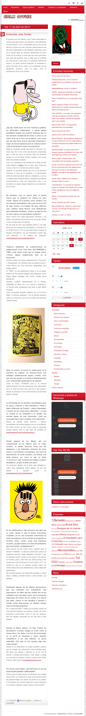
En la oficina (58, 343)
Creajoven (70, 535)
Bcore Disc (72, 524)
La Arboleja (59, 547)
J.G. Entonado (57, 544)
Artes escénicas (59, 314)
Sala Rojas (72, 554)
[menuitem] (5, 7)
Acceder (55, 578)
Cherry (62, 534)
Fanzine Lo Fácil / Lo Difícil (61, 215)
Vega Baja (68, 566)
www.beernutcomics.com (32, 660)
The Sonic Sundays (68, 558)
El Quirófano (57, 541)
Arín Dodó (61, 525)
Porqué (56, 384)
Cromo (53, 538)
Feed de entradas (58, 581)
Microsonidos (66, 550)
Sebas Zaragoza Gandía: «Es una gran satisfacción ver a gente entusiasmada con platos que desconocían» (67, 107)
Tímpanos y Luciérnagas (57, 7)
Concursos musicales (61, 328)
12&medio (58, 520)
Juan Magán (77, 544)
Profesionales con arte (62, 369)
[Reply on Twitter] (53, 281)
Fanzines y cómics (60, 354)
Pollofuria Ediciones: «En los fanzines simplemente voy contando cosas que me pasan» (66, 82)
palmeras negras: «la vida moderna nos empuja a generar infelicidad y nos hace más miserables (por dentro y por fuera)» (67, 152)
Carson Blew (74, 531)
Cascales (55, 535)
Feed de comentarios (59, 585)
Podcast (57, 365)
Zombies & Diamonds (76, 566)
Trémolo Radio (68, 562)
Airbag (68, 521)
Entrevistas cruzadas (61, 351)
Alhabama (72, 521)
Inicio (5, 7)
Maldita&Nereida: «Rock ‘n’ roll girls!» (64, 88)
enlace (21, 165)
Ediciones (57, 380)
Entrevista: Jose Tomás (18, 34)
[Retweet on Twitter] (57, 281)
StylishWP (79, 714)
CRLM (77, 535)
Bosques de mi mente (68, 528)
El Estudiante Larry (73, 538)
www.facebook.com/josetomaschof (19, 473)
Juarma (53, 547)
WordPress (62, 714)
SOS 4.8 (79, 554)
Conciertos (58, 325)
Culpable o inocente (61, 332)
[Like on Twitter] (61, 281)
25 (71, 245)
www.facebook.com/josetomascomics (20, 238)
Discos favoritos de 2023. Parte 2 (64, 202)
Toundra (61, 562)
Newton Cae (60, 554)
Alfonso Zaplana (25, 700)
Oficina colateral (28, 7)
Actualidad (15, 7)
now (59, 276)
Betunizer (53, 528)
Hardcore (78, 541)
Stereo (59, 558)
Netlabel (41, 7)
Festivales (57, 358)
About (5, 11)
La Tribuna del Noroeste (69, 547)
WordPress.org (57, 589)
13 (80, 239)
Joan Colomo (68, 544)
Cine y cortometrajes (61, 321)
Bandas (56, 376)
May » (59, 254)
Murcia (77, 551)
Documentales (59, 339)
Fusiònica (72, 541)
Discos (56, 336)
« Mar (53, 254)
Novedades (58, 362)
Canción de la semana (61, 317)
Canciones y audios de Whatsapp (62, 531)
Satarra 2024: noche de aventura (63, 135)
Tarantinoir (73, 7)
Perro (67, 554)
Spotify (54, 558)
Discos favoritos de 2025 (61, 76)
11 (71, 239)
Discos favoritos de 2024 (61, 131)
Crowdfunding (59, 538)
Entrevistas (58, 347)
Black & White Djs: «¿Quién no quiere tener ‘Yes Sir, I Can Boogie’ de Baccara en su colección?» (66, 208)
